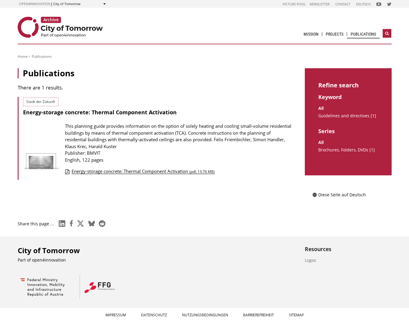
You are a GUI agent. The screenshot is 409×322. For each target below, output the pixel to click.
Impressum (115, 315)
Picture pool (294, 4)
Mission (311, 34)
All (321, 108)
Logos (310, 260)
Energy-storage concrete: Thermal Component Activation (100, 112)
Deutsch (363, 4)
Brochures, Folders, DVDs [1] (346, 150)
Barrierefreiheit (258, 315)
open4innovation (34, 3)
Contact (342, 4)
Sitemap (296, 315)
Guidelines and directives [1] (347, 116)
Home (23, 56)
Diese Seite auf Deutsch (342, 195)
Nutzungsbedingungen (205, 315)
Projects (334, 34)
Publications (363, 34)
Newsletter (320, 4)
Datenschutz (154, 315)
